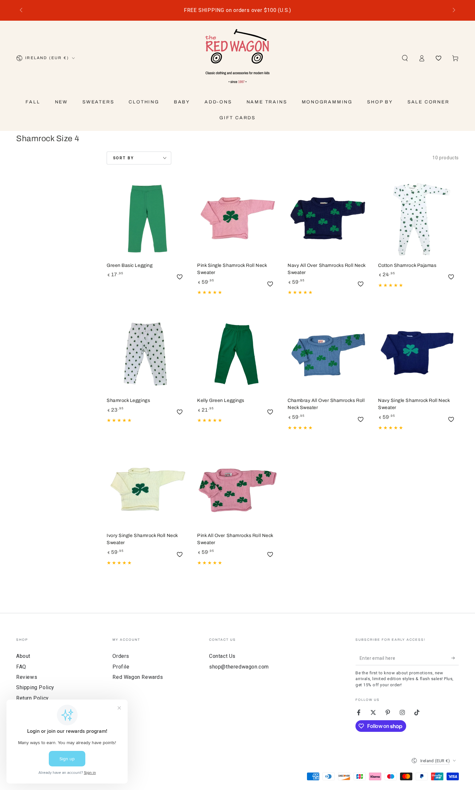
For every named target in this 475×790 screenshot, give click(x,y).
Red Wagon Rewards (137, 677)
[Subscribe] (455, 658)
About (23, 656)
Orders (120, 656)
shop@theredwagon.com (239, 667)
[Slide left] (21, 10)
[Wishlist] (438, 58)
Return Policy (32, 698)
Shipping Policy (35, 687)
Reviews (26, 677)
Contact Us (222, 656)
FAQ (21, 667)
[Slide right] (453, 10)
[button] (404, 58)
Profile (120, 667)
